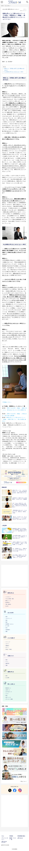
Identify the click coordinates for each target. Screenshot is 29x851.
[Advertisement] (14, 575)
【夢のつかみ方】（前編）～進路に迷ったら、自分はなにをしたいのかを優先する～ (14, 410)
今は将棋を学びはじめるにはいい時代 (13, 71)
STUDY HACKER (5, 845)
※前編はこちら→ (7, 402)
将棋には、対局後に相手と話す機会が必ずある (14, 69)
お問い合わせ (4, 841)
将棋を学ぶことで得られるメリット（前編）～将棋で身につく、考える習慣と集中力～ (14, 419)
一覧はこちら (23, 781)
